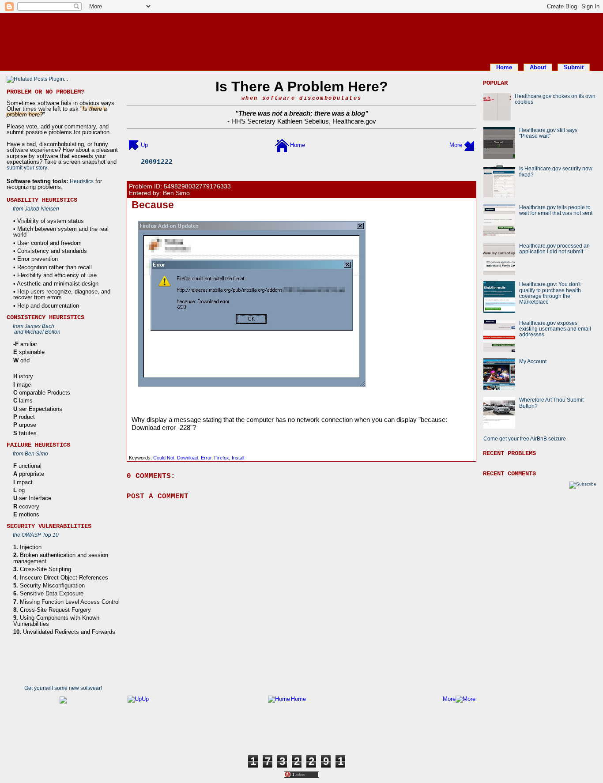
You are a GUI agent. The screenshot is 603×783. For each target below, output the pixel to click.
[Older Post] (469, 145)
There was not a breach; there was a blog (301, 113)
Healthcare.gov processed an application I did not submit (554, 248)
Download (187, 457)
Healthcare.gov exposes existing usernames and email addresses (555, 329)
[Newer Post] (134, 145)
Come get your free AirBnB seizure (524, 438)
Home (504, 67)
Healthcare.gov (354, 121)
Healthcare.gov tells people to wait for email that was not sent (555, 210)
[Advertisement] (301, 36)
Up (144, 145)
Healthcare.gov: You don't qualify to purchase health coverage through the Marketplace (550, 293)
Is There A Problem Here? (301, 86)
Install (238, 457)
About (538, 67)
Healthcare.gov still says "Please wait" (548, 133)
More (455, 145)
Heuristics (82, 181)
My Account (532, 361)
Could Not (163, 457)
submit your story (27, 167)
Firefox (221, 457)
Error (206, 457)
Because (153, 205)
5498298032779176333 (197, 186)
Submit (574, 67)
